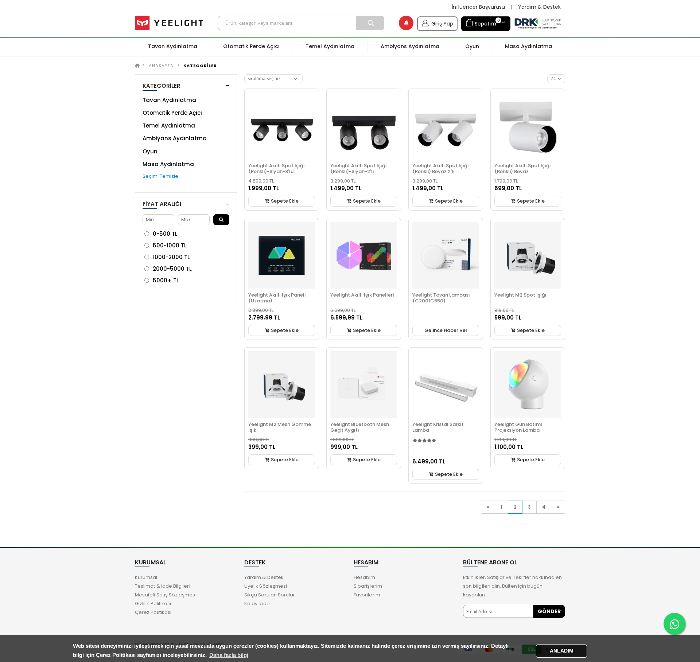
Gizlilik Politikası (153, 603)
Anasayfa (161, 65)
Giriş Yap (442, 23)
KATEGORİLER (200, 65)
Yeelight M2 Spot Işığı (520, 294)
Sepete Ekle (284, 200)
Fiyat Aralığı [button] (162, 204)
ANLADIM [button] (561, 651)
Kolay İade (257, 603)
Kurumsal (146, 577)
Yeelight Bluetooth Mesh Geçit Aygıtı (359, 427)
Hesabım (364, 577)
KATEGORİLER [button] (161, 86)
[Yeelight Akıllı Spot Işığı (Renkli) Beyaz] (527, 126)
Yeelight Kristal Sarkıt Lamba (438, 427)
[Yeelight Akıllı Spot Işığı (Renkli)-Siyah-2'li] (363, 126)
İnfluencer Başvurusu (478, 7)
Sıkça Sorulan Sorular (269, 594)
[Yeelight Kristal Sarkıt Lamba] (445, 384)
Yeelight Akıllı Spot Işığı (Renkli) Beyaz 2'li (440, 168)
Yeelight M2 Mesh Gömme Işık (279, 427)
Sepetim (486, 22)
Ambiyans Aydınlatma (175, 138)
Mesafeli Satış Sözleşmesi (166, 594)
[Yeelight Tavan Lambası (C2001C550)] (445, 255)
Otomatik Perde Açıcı (172, 113)
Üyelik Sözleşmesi (265, 586)
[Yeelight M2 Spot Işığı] (527, 255)
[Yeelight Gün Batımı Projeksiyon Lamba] (527, 384)
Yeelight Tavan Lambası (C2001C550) (441, 297)
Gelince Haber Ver (445, 330)
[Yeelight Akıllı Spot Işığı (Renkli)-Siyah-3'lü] (281, 126)
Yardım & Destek (539, 7)
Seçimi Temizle (160, 176)
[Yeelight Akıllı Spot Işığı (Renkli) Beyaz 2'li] (445, 126)
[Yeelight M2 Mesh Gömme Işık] (281, 384)
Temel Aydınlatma (169, 125)
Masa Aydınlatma (168, 164)
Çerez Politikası (153, 612)
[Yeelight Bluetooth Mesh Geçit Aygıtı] (363, 384)
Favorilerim (367, 594)
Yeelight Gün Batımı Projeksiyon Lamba (518, 427)
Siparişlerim (368, 586)
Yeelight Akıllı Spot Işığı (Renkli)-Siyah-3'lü (276, 168)
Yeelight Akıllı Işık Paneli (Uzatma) (277, 297)
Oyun (150, 151)
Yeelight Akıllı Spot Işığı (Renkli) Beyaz (522, 168)
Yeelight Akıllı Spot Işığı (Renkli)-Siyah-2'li (358, 168)
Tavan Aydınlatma (169, 100)
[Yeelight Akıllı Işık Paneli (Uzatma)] (281, 255)
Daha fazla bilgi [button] (228, 655)
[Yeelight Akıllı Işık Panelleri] (363, 255)
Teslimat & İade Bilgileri (162, 586)
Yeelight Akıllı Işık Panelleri (362, 294)
